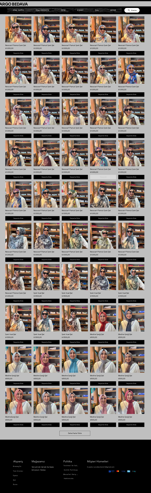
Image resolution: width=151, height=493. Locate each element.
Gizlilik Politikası (110, 477)
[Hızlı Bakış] (18, 29)
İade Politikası (109, 487)
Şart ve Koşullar (110, 484)
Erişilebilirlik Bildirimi (112, 479)
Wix (134, 490)
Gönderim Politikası (112, 482)
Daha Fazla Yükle (75, 433)
